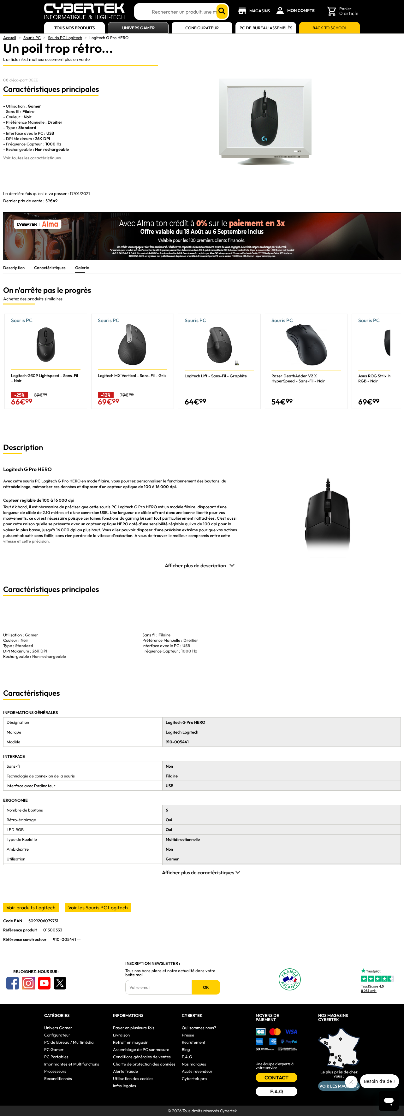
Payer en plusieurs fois (133, 1027)
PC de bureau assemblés (266, 28)
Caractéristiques (50, 267)
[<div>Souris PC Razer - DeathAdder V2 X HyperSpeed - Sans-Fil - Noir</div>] (306, 361)
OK (206, 987)
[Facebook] (12, 983)
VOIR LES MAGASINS (339, 1086)
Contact (276, 1077)
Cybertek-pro (194, 1078)
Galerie (82, 267)
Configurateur (202, 28)
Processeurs (55, 1071)
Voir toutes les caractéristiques (32, 157)
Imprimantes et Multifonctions (71, 1063)
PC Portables (56, 1056)
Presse (188, 1034)
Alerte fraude (125, 1071)
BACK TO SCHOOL (329, 28)
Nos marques (194, 1063)
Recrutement (193, 1042)
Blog (186, 1049)
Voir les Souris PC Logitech (98, 907)
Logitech (126, 506)
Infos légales (124, 1085)
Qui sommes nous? (199, 1027)
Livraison (121, 1034)
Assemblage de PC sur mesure (141, 1049)
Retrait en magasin (130, 1042)
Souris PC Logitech (65, 37)
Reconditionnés (58, 1078)
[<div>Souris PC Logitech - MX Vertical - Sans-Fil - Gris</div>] (133, 361)
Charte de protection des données (144, 1063)
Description (14, 267)
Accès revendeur (197, 1071)
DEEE (33, 80)
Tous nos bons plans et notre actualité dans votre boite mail (170, 973)
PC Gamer (53, 1049)
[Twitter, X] (60, 983)
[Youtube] (44, 983)
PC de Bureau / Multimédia (69, 1042)
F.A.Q (187, 1056)
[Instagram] (28, 983)
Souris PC (32, 37)
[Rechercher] (222, 11)
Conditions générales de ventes (142, 1056)
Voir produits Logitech (31, 907)
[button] (395, 364)
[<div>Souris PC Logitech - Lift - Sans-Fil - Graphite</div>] (219, 361)
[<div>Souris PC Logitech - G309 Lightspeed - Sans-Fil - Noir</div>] (46, 361)
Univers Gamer (138, 28)
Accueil (9, 37)
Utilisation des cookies (133, 1078)
